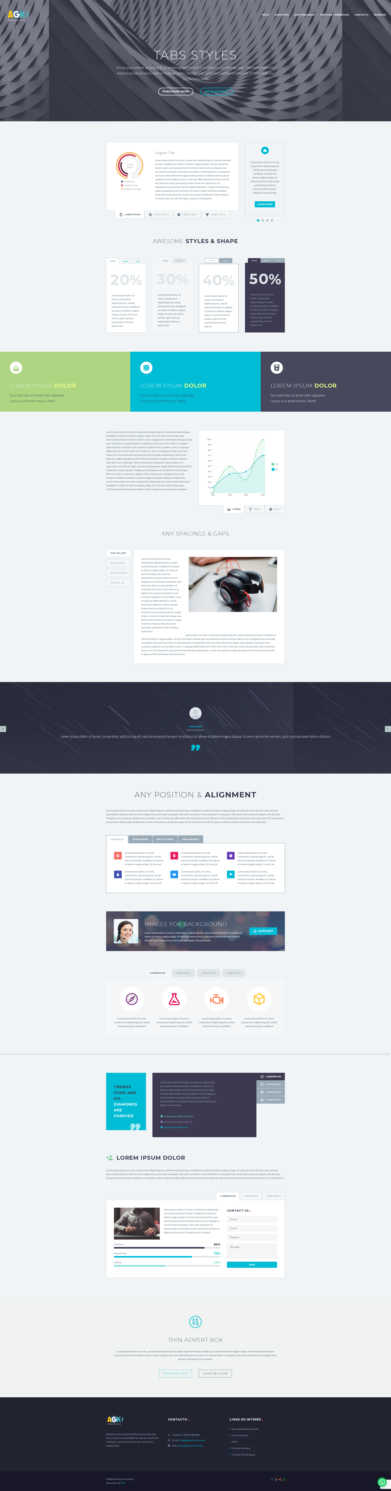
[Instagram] (276, 1479)
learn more (264, 204)
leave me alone (215, 1373)
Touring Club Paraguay (243, 1454)
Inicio (265, 14)
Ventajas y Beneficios (334, 14)
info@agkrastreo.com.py (192, 1440)
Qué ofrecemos (304, 14)
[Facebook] (272, 1479)
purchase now (176, 91)
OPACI (235, 1441)
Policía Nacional (240, 1435)
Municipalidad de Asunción (245, 1428)
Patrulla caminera (241, 1448)
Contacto (361, 14)
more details (216, 91)
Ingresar (380, 14)
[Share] (280, 1479)
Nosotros (282, 14)
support (263, 931)
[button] (382, 1482)
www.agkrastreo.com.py (190, 1445)
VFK (123, 1483)
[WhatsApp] (284, 1479)
